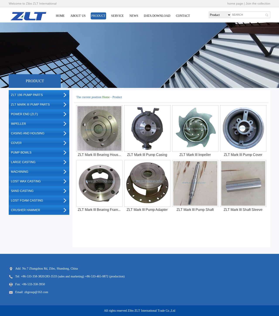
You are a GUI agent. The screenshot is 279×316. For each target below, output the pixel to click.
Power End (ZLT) (24, 114)
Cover (16, 143)
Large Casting (23, 162)
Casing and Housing (27, 133)
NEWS (133, 15)
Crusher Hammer (25, 210)
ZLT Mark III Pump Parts (30, 104)
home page (235, 3)
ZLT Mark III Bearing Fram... (99, 210)
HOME (60, 15)
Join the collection (258, 3)
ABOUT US (78, 15)
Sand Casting (22, 191)
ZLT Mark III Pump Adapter (147, 210)
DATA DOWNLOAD (157, 15)
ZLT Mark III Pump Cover (243, 155)
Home (106, 97)
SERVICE (117, 15)
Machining (19, 171)
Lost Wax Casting (26, 181)
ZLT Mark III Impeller (195, 155)
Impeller (18, 123)
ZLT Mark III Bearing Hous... (99, 155)
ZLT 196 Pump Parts (27, 95)
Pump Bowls (21, 152)
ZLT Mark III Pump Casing (147, 155)
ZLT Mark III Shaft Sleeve (243, 210)
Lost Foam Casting (27, 200)
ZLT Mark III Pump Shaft (195, 210)
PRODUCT (98, 15)
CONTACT (183, 15)
